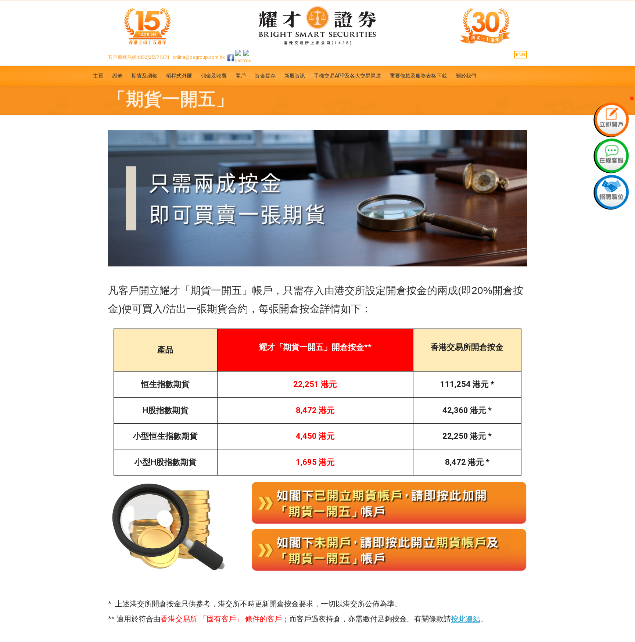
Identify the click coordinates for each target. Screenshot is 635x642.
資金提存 (265, 76)
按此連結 (465, 618)
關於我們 (466, 76)
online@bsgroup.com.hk (198, 57)
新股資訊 (294, 76)
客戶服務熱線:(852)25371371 (138, 57)
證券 (117, 76)
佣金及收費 (214, 76)
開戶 (241, 76)
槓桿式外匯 (179, 76)
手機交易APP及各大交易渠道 (347, 76)
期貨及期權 (145, 76)
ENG (520, 54)
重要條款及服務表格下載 (418, 76)
